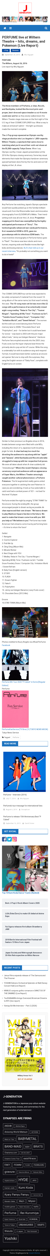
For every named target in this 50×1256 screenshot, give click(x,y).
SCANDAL (33, 1219)
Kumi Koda (26, 1187)
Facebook (6, 645)
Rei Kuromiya (29, 1213)
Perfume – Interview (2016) (15, 795)
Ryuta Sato (22, 1219)
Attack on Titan (9, 1139)
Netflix (36, 1207)
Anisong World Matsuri (16, 1132)
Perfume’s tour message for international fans (22, 806)
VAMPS (40, 1225)
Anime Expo (20, 1126)
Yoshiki (11, 1238)
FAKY (7, 1165)
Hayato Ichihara (10, 1180)
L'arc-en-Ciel (37, 1195)
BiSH (27, 1147)
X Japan (20, 1231)
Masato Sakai (10, 1201)
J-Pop (6, 50)
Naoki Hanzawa (24, 1207)
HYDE (23, 1179)
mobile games (10, 1207)
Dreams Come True (12, 1159)
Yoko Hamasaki (32, 1231)
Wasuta (9, 1231)
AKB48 (8, 1125)
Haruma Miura (24, 1172)
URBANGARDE (26, 1225)
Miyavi (31, 1201)
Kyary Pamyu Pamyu (17, 1194)
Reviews (15, 50)
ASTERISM (34, 1132)
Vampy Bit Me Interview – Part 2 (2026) (20, 1006)
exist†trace (29, 1158)
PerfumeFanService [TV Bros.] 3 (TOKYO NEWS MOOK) (25, 729)
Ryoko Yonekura (10, 1219)
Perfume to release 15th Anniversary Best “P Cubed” (22, 818)
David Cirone (29, 823)
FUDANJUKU (39, 1165)
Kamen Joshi (10, 1188)
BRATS (38, 1146)
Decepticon (25, 809)
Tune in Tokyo (10, 1225)
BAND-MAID (13, 1146)
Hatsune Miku (37, 1172)
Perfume (16, 737)
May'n (21, 1201)
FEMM (17, 1164)
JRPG (34, 1180)
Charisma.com (11, 1153)
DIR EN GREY (25, 1153)
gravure (10, 1171)
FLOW (27, 1165)
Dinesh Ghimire (34, 1253)
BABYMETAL (27, 1139)
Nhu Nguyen (28, 55)
